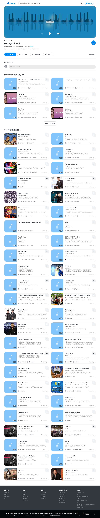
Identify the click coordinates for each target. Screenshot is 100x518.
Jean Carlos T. (23, 201)
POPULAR (68, 183)
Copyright (43, 496)
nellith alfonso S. (71, 376)
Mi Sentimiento (30, 168)
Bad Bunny (21, 113)
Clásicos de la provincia (32, 255)
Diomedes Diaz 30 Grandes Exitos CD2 (34, 212)
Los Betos (89, 416)
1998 (44, 212)
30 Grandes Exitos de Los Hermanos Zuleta (81, 139)
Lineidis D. (22, 230)
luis (82, 401)
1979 (36, 168)
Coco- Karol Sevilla (24, 98)
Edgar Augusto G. (24, 157)
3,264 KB (11, 49)
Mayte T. (22, 318)
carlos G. (22, 216)
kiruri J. (21, 434)
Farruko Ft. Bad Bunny (82, 98)
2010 (36, 328)
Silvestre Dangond (87, 270)
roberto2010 (70, 303)
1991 (32, 197)
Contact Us (25, 500)
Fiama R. (22, 449)
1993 (40, 255)
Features (25, 498)
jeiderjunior (69, 434)
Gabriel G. (69, 157)
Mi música (76, 416)
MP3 (6, 49)
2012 (86, 358)
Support (25, 492)
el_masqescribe (71, 274)
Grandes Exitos (77, 445)
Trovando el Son (70, 197)
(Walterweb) (29, 431)
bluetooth (34, 157)
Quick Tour (25, 496)
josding (21, 289)
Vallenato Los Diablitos (32, 445)
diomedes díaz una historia (26, 49)
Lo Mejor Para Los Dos (78, 460)
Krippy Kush (73, 98)
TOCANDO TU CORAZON (79, 343)
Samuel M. (69, 464)
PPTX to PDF (62, 494)
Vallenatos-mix (30, 328)
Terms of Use (80, 492)
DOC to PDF (62, 492)
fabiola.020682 (23, 259)
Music (30, 274)
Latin (67, 98)
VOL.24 (28, 299)
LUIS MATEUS (89, 343)
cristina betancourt (71, 216)
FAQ (24, 494)
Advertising (43, 494)
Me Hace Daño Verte (85, 197)
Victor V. (69, 478)
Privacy (79, 494)
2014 (83, 431)
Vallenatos (76, 328)
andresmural (70, 405)
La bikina (33, 98)
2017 (35, 431)
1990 (36, 153)
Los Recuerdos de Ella (87, 212)
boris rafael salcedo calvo (24, 172)
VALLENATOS (69, 153)
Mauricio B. (69, 318)
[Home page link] (11, 3)
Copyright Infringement (83, 496)
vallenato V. (22, 362)
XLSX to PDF (62, 502)
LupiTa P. (69, 332)
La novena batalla (30, 356)
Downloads (20, 46)
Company (43, 492)
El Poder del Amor (77, 314)
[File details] (10, 84)
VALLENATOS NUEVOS (31, 285)
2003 (86, 460)
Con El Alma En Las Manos (79, 372)
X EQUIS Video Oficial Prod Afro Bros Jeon (38, 84)
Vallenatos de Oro (30, 343)
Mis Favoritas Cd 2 (31, 139)
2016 (87, 387)
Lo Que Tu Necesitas (78, 474)
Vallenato (18, 49)
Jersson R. (69, 230)
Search (29, 332)
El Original (29, 314)
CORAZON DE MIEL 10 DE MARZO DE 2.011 (81, 299)
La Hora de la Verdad (31, 372)
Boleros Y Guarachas (28, 153)
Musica (77, 230)
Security (79, 498)
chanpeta (76, 362)
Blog (5, 498)
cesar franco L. (70, 347)
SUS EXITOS (76, 285)
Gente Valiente (30, 434)
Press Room (7, 496)
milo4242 (22, 332)
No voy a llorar (42, 445)
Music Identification (82, 500)
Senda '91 (26, 197)
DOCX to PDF (62, 496)
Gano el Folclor (77, 212)
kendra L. (69, 362)
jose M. (68, 186)
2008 (34, 314)
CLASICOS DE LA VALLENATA (80, 153)
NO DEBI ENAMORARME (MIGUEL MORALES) (39, 299)
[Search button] (81, 3)
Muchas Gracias (75, 168)
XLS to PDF (62, 498)
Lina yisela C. (23, 274)
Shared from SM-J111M (31, 449)
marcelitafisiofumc (24, 303)
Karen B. (69, 420)
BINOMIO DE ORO (85, 285)
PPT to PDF (62, 500)
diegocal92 (22, 245)
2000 (82, 168)
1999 (88, 372)
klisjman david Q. (24, 376)
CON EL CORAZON (76, 183)
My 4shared (77, 172)
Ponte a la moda (77, 270)
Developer (43, 498)
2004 (85, 314)
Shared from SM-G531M (79, 449)
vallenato (68, 401)
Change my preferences (55, 515)
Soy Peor (28, 113)
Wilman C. (69, 391)
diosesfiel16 (23, 347)
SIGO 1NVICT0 (77, 431)
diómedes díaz (35, 49)
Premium (6, 492)
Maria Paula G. (10, 46)
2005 (39, 401)
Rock (20, 197)
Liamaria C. (22, 143)
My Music (31, 245)
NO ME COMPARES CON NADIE (80, 255)
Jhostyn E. (22, 186)
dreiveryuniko (70, 259)
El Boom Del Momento (78, 358)
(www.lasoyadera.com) (78, 387)
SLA (78, 502)
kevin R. (68, 172)
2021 (78, 197)
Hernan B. (22, 391)
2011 (90, 255)
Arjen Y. (68, 201)
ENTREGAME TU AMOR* (87, 241)
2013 (84, 183)
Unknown (21, 183)
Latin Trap (35, 113)
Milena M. (69, 449)
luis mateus (76, 401)
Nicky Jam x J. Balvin (24, 84)
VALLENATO (68, 241)
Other (67, 168)
